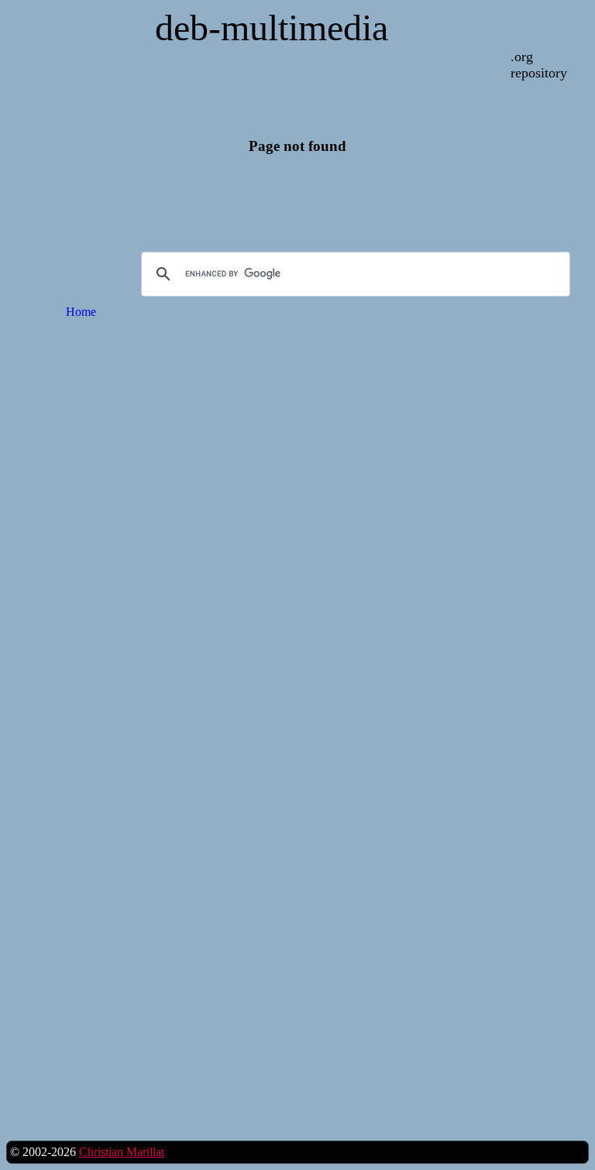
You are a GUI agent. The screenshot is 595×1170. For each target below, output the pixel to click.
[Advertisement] (81, 579)
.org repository (539, 65)
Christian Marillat (121, 1151)
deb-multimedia (271, 27)
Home (81, 311)
